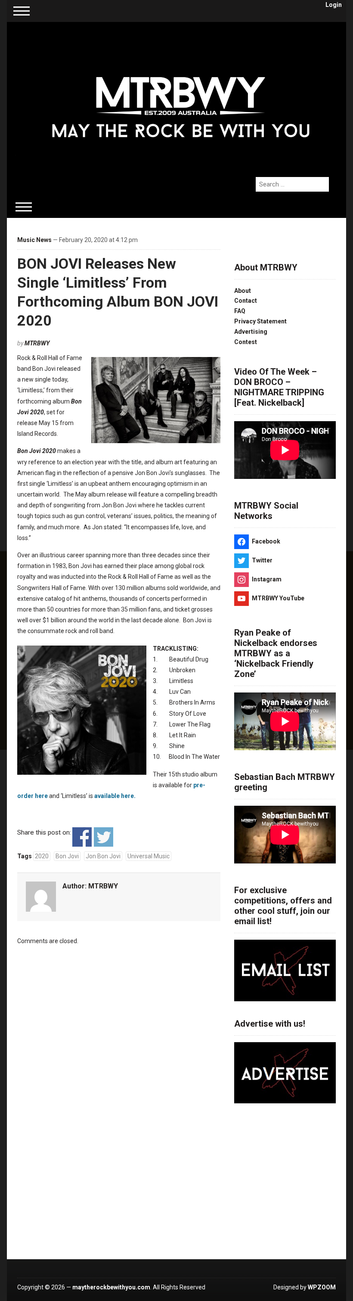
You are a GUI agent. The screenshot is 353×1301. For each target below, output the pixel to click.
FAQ (239, 310)
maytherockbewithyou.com (111, 1287)
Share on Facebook (82, 837)
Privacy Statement (260, 321)
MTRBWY (37, 343)
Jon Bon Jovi (103, 856)
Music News (34, 239)
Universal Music (148, 856)
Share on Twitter (103, 837)
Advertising (250, 331)
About (242, 290)
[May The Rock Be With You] (180, 94)
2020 (42, 856)
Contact (245, 300)
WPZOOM (322, 1287)
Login (333, 4)
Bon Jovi (67, 856)
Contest (245, 341)
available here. (115, 795)
